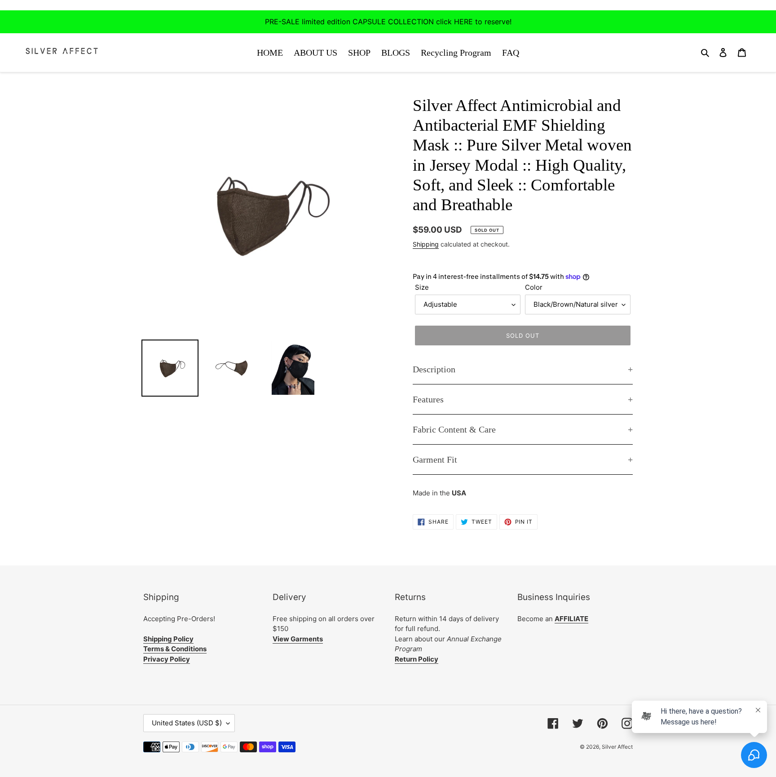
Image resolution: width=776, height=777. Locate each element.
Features (428, 399)
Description (434, 369)
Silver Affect (617, 746)
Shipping (426, 244)
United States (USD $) (187, 723)
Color (533, 287)
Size (422, 287)
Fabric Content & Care (454, 429)
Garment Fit (435, 459)
